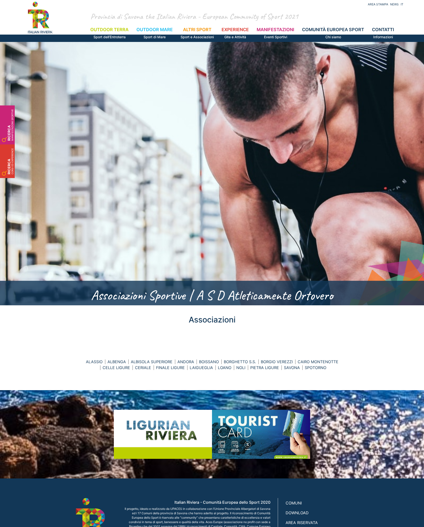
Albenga (116, 361)
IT (402, 4)
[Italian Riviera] (40, 17)
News (394, 4)
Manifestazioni (275, 33)
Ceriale (143, 367)
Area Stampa (378, 4)
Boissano (209, 361)
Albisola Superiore (151, 361)
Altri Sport (197, 33)
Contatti (383, 33)
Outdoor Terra (109, 33)
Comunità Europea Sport (333, 33)
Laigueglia (201, 367)
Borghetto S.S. (240, 361)
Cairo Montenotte (318, 361)
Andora (185, 361)
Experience (235, 33)
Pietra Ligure (264, 367)
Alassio (94, 361)
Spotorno (315, 367)
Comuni (294, 503)
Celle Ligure (116, 367)
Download (297, 512)
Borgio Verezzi (277, 361)
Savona (292, 367)
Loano (224, 367)
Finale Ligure (170, 367)
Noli (240, 367)
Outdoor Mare (154, 33)
